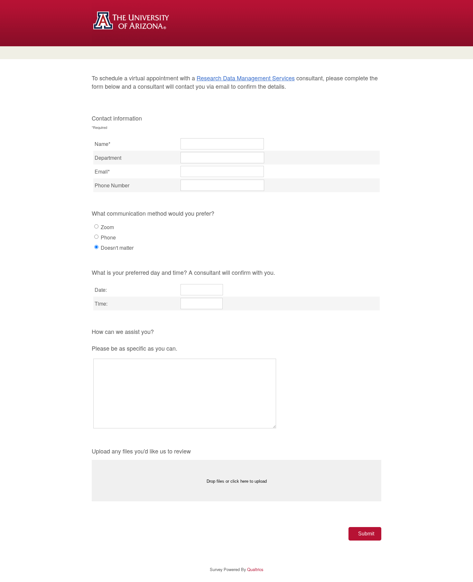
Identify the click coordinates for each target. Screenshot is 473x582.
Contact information (117, 122)
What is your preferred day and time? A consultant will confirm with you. (183, 272)
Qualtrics (255, 569)
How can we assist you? (134, 339)
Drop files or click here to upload (237, 481)
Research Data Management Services (246, 78)
